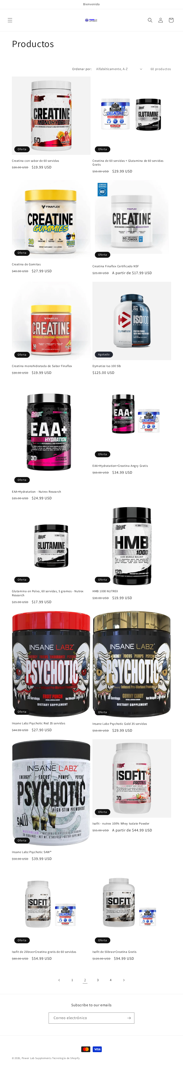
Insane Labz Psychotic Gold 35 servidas (119, 724)
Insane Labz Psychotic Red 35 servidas (38, 723)
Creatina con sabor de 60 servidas (35, 161)
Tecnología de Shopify (66, 1058)
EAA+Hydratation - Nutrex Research (36, 492)
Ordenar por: (82, 69)
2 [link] (85, 980)
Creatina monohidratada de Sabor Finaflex (42, 366)
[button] (10, 20)
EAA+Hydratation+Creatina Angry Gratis (120, 466)
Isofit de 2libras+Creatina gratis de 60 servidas (44, 952)
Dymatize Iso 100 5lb (106, 366)
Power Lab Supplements (37, 1058)
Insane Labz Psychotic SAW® (31, 852)
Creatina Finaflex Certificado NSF (115, 266)
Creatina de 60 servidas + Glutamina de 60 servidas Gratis (127, 163)
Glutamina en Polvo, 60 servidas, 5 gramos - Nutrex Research (48, 593)
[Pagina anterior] (59, 980)
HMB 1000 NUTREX (105, 591)
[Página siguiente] (123, 980)
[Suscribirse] (129, 1018)
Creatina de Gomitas (26, 264)
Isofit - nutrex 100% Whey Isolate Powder (120, 824)
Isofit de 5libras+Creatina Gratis (114, 952)
